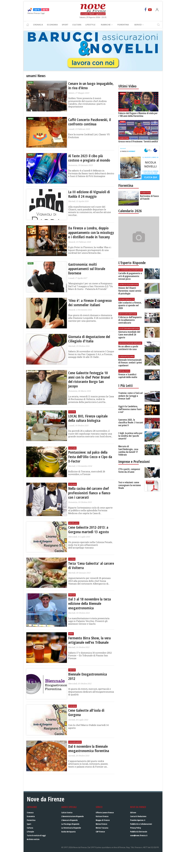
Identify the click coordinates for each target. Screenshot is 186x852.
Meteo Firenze (101, 824)
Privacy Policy (135, 827)
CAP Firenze (100, 831)
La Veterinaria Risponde (71, 827)
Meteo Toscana (102, 827)
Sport (65, 24)
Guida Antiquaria (68, 831)
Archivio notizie (33, 839)
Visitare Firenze (102, 816)
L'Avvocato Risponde (69, 820)
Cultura (76, 24)
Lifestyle (90, 24)
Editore (133, 812)
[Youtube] (150, 10)
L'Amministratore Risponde (72, 816)
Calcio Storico (66, 812)
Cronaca (38, 24)
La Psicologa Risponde (70, 824)
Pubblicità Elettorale (138, 831)
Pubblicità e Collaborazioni (141, 824)
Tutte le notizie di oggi (36, 835)
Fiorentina (123, 24)
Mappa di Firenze (103, 820)
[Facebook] (146, 10)
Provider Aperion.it (137, 820)
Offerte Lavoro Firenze (105, 812)
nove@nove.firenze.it (138, 835)
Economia (52, 24)
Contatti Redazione (138, 816)
